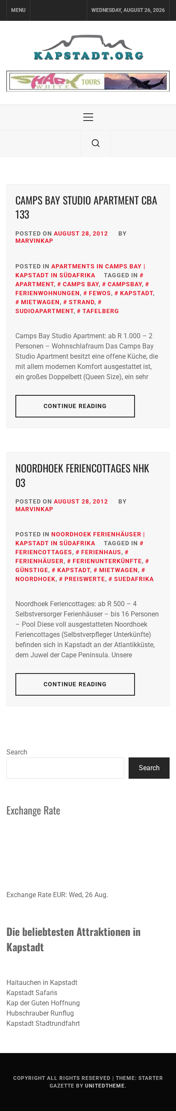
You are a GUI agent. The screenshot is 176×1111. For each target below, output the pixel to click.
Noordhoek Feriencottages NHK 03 (82, 475)
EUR (59, 895)
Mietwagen (40, 302)
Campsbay (125, 284)
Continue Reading (75, 406)
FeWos (100, 293)
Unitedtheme (105, 1086)
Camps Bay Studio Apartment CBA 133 (86, 207)
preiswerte (85, 579)
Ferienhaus (101, 552)
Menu (18, 10)
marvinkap (34, 240)
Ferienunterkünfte (107, 561)
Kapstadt (136, 293)
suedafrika (134, 579)
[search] (95, 143)
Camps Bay (81, 284)
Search (16, 752)
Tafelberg (100, 311)
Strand (81, 302)
